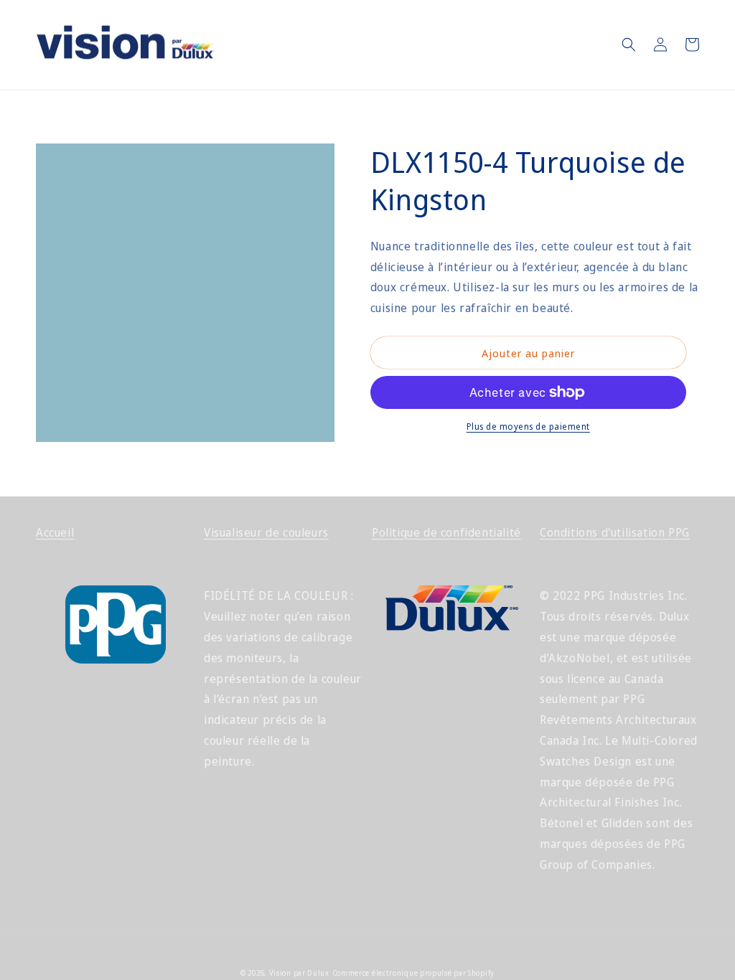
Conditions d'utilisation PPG (615, 532)
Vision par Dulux (299, 973)
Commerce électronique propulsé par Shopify (413, 973)
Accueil (55, 532)
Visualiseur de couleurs (266, 532)
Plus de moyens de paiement (528, 426)
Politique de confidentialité (446, 532)
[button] (629, 44)
